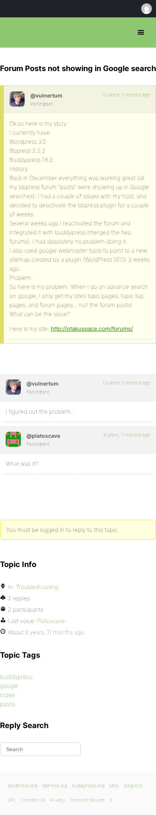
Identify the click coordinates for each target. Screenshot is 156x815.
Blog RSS (133, 786)
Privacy (57, 800)
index (7, 695)
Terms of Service (87, 800)
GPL (12, 800)
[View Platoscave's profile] (13, 439)
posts (7, 704)
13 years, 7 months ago (126, 95)
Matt (114, 786)
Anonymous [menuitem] (146, 8)
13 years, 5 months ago (126, 383)
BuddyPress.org (88, 786)
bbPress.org (12, 32)
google (9, 685)
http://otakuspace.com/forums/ (92, 328)
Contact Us (33, 800)
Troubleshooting (37, 586)
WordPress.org (22, 786)
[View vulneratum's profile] (17, 99)
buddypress (16, 676)
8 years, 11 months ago (126, 435)
